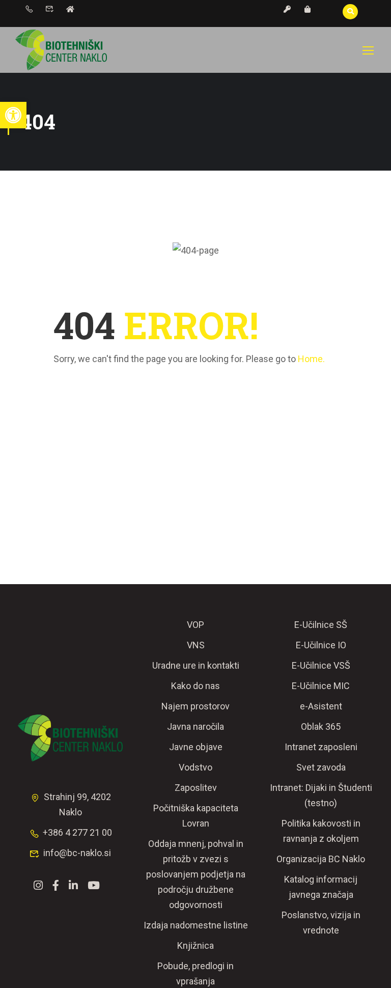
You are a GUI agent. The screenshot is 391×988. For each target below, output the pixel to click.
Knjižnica (195, 945)
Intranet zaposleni (321, 747)
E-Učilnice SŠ (320, 624)
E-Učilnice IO (321, 645)
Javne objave (195, 747)
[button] (13, 115)
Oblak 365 (321, 726)
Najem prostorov (195, 706)
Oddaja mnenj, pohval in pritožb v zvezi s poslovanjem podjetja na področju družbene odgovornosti (195, 874)
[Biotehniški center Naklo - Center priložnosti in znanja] (61, 50)
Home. (311, 358)
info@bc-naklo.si (77, 852)
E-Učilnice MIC (321, 685)
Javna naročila (195, 726)
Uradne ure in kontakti (195, 665)
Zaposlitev (196, 787)
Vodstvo (195, 767)
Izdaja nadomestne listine (196, 925)
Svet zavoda (321, 767)
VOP (195, 624)
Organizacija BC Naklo (320, 859)
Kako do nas (195, 685)
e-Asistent (321, 706)
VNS (196, 645)
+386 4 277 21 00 (77, 832)
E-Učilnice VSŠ (321, 665)
